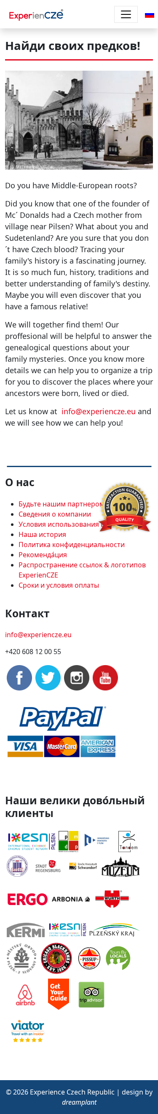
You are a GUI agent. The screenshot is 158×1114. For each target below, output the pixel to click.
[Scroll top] (134, 1090)
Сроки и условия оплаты (59, 585)
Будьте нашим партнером (61, 504)
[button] (150, 13)
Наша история (42, 534)
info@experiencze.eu (99, 411)
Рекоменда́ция (43, 554)
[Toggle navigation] (126, 14)
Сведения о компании (55, 514)
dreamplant (79, 1102)
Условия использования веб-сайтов (78, 524)
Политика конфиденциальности (72, 544)
